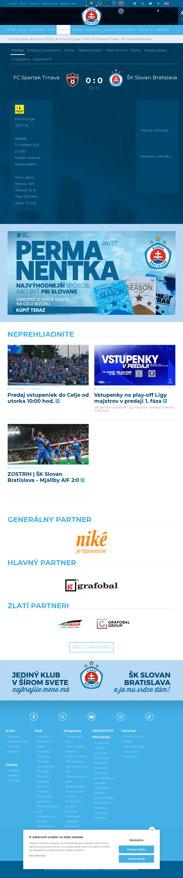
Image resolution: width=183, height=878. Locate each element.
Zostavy (44, 50)
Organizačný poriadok (45, 819)
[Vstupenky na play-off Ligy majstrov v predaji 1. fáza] (134, 365)
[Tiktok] (158, 10)
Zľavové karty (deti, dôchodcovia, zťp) (77, 766)
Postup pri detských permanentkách (104, 792)
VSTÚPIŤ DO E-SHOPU (134, 739)
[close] (152, 830)
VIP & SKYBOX (77, 756)
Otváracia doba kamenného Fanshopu (133, 751)
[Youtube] (150, 3)
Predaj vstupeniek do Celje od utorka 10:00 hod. (48, 398)
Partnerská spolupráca (44, 799)
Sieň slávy (45, 751)
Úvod (11, 29)
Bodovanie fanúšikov (102, 805)
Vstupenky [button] (36, 29)
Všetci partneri (91, 647)
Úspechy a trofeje (44, 744)
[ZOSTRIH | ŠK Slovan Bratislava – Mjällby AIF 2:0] (48, 444)
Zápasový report (90, 50)
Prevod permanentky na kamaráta (104, 777)
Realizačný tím (19, 741)
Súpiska (15, 736)
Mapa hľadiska (77, 786)
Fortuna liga (67, 39)
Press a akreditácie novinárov (43, 781)
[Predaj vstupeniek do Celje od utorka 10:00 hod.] (48, 365)
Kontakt (44, 771)
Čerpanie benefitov (101, 815)
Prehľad (18, 50)
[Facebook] (134, 3)
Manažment (46, 766)
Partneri (44, 791)
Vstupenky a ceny (74, 739)
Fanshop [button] (163, 29)
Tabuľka (15, 780)
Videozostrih (42, 59)
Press (23, 3)
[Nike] (91, 542)
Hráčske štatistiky (14, 749)
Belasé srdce (68, 3)
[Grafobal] (91, 585)
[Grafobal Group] (113, 624)
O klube (44, 761)
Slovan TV (35, 467)
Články (136, 50)
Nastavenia (137, 840)
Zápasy (24, 39)
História (43, 736)
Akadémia (93, 29)
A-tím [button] (51, 29)
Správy (77, 29)
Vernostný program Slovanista (72, 806)
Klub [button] (22, 29)
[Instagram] (158, 3)
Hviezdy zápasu (155, 50)
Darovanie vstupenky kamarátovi (72, 821)
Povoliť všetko (136, 859)
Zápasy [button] (63, 29)
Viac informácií (37, 855)
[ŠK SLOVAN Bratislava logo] (91, 13)
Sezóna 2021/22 (44, 39)
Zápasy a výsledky (14, 773)
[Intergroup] (70, 624)
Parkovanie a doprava (74, 794)
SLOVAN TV (145, 29)
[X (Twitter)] (142, 3)
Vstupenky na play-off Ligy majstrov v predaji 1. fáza (130, 398)
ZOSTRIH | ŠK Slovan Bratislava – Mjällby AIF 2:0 (44, 477)
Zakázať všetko (136, 849)
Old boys (44, 756)
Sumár (69, 50)
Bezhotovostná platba (76, 779)
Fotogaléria (21, 59)
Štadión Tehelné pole (47, 809)
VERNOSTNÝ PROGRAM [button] (119, 29)
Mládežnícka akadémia (45, 829)
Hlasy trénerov (116, 50)
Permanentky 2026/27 (75, 749)
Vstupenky (36, 388)
